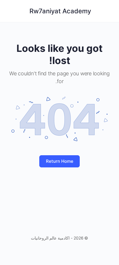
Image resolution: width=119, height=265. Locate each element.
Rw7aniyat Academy (60, 11)
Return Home (59, 161)
